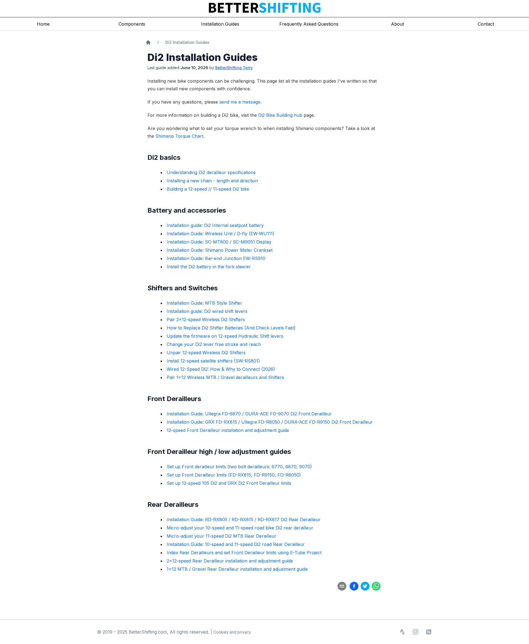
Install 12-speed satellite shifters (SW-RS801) (213, 361)
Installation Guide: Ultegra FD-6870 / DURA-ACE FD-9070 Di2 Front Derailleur (249, 413)
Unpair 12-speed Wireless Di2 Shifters (206, 352)
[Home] (148, 42)
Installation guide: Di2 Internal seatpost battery (215, 225)
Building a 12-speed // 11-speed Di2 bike (208, 189)
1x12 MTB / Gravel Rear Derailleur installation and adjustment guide (237, 569)
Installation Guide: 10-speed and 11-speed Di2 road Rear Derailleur (236, 544)
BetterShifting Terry (234, 67)
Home (43, 24)
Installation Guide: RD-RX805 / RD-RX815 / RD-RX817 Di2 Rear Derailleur (243, 519)
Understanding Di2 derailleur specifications (211, 172)
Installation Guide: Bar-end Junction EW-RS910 (216, 258)
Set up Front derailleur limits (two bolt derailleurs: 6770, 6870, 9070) (239, 466)
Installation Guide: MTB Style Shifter (204, 303)
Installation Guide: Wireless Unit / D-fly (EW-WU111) (220, 233)
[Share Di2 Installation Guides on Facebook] (354, 586)
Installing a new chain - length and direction (212, 180)
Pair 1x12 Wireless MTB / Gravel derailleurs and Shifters (225, 377)
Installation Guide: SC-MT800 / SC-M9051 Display (219, 242)
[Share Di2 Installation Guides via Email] (342, 586)
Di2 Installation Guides (187, 42)
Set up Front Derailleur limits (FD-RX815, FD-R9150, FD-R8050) (234, 475)
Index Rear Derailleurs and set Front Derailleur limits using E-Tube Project (244, 552)
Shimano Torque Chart (179, 136)
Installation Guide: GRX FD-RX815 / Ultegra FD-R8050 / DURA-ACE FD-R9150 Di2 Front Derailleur (270, 422)
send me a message (239, 102)
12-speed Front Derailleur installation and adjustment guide (228, 430)
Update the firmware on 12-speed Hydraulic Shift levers (225, 336)
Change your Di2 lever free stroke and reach (214, 344)
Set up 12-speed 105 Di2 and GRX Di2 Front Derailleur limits (229, 483)
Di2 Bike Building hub (280, 115)
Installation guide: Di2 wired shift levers (207, 311)
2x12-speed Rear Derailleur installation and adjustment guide (230, 561)
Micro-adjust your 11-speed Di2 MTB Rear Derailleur (221, 536)
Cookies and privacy (232, 632)
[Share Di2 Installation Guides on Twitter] (365, 586)
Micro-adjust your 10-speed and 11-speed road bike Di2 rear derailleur (240, 528)
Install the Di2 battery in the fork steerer (209, 266)
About (397, 24)
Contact (486, 24)
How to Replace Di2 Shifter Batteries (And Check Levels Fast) (231, 328)
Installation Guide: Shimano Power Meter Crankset (219, 250)
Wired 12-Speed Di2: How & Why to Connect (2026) (221, 369)
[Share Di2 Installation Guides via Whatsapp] (376, 586)
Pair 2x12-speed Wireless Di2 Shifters (206, 319)
